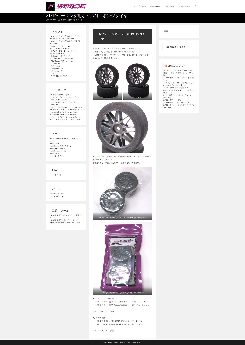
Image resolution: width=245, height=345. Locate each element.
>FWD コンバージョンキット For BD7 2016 (66, 107)
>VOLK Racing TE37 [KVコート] (61, 58)
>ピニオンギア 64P (57, 196)
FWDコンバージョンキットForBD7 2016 (177, 70)
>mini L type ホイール (58, 151)
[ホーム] (47, 20)
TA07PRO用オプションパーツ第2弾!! (176, 102)
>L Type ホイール (56, 71)
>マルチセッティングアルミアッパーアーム (66, 36)
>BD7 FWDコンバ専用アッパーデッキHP (65, 109)
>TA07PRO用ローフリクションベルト (64, 112)
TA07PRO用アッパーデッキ (173, 100)
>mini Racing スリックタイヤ (60, 146)
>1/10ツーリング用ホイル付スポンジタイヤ (66, 20)
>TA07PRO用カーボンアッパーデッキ (64, 114)
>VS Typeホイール (56, 68)
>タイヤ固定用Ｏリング (58, 76)
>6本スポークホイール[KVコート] (62, 46)
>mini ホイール (55, 153)
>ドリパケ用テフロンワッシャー (62, 38)
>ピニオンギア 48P (57, 194)
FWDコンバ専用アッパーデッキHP (175, 88)
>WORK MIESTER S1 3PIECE (60, 48)
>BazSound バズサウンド (60, 56)
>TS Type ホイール (57, 66)
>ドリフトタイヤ (56, 73)
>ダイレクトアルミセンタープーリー (63, 51)
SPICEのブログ (177, 65)
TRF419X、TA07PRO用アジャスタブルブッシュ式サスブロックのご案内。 (178, 84)
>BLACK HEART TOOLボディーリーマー (64, 220)
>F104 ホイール (55, 175)
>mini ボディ (54, 143)
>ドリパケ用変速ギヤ (58, 53)
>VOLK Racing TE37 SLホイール (61, 61)
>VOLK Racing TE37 (57, 63)
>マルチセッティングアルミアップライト (65, 41)
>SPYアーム (54, 43)
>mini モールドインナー (59, 156)
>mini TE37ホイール (57, 148)
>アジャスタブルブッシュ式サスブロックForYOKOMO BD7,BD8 (65, 98)
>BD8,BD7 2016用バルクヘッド (61, 95)
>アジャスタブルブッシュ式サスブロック (65, 117)
